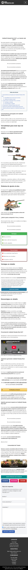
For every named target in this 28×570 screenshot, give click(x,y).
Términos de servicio (14, 546)
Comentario (5, 507)
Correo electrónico (7, 501)
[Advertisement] (14, 23)
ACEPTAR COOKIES (14, 289)
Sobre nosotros (14, 552)
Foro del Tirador (14, 557)
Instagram (14, 562)
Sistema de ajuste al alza (9, 99)
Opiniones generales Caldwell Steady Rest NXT (12, 106)
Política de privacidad (14, 545)
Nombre (4, 496)
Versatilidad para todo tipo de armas (11, 97)
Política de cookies (14, 543)
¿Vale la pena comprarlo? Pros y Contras (11, 100)
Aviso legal (14, 541)
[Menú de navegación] (25, 2)
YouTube (14, 563)
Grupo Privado (14, 559)
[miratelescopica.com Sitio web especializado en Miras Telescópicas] (7, 2)
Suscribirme (14, 528)
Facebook (14, 560)
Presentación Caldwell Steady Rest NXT (11, 105)
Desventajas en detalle (9, 103)
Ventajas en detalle (8, 102)
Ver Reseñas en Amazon (14, 389)
